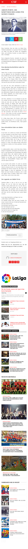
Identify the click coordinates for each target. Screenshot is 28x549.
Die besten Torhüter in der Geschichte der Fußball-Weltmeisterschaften (17, 370)
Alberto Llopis (19, 44)
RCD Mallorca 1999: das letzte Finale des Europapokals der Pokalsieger (13, 399)
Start (3, 6)
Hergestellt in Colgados (9, 286)
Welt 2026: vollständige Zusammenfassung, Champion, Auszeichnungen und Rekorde (13, 450)
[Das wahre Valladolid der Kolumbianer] (5, 490)
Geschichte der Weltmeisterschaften (12, 447)
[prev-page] (2, 541)
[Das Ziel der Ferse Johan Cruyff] (5, 511)
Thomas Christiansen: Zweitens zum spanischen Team (17, 534)
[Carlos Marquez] (8, 257)
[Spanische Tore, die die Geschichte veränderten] (14, 463)
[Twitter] (12, 39)
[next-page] (5, 541)
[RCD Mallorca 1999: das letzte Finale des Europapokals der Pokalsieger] (5, 337)
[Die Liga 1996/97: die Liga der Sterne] (5, 500)
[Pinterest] (16, 39)
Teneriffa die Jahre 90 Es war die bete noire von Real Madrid (18, 523)
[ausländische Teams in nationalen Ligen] (5, 303)
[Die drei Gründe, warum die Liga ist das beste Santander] (14, 278)
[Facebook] (7, 39)
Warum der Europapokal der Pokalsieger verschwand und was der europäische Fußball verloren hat (17, 346)
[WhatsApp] (20, 39)
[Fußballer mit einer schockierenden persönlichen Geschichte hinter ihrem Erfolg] (5, 324)
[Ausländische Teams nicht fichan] (5, 317)
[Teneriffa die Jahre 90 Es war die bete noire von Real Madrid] (5, 522)
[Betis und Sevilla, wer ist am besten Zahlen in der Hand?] (5, 310)
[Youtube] (18, 262)
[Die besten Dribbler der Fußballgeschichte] (5, 362)
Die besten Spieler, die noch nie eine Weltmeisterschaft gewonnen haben (18, 354)
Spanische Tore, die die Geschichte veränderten (11, 475)
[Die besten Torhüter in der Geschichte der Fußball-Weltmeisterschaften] (5, 369)
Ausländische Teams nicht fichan (17, 315)
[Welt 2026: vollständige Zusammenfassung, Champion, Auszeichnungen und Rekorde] (14, 438)
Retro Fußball (12, 6)
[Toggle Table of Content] (19, 235)
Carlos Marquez (16, 257)
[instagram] (12, 262)
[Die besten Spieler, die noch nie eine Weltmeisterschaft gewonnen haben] (5, 354)
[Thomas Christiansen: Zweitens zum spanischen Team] (5, 533)
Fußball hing (3, 292)
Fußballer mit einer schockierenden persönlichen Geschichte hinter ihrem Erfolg (18, 324)
